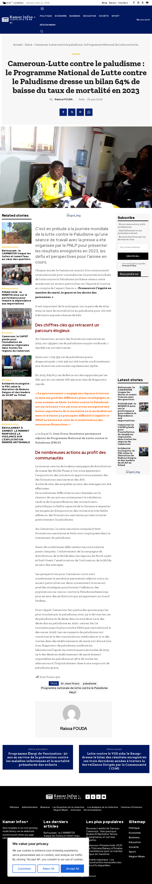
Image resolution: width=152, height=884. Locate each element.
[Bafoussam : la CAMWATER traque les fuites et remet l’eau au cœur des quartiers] (17, 232)
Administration (10, 247)
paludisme (90, 683)
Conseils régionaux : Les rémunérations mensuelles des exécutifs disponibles (103, 862)
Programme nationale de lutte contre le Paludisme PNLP (74, 690)
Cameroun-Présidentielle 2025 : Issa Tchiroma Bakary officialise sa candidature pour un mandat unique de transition (104, 850)
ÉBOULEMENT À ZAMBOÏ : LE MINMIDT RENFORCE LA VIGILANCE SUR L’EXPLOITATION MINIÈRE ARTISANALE (16, 435)
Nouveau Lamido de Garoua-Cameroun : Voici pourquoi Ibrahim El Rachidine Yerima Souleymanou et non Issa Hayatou (103, 834)
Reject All (48, 868)
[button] (41, 31)
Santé (28, 44)
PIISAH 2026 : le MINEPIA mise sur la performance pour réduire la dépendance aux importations (16, 298)
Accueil (17, 44)
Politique (7, 380)
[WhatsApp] (88, 112)
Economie (7, 333)
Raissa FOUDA (64, 99)
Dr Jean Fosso (70, 683)
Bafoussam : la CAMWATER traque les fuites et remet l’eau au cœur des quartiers (16, 255)
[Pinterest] (80, 112)
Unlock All (133, 256)
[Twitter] (143, 3)
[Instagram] (138, 3)
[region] (48, 857)
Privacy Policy (129, 265)
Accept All (72, 868)
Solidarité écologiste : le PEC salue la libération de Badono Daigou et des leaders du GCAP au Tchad (16, 389)
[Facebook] (134, 3)
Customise (24, 868)
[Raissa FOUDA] (74, 714)
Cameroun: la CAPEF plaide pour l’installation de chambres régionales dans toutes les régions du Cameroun (16, 343)
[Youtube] (147, 3)
